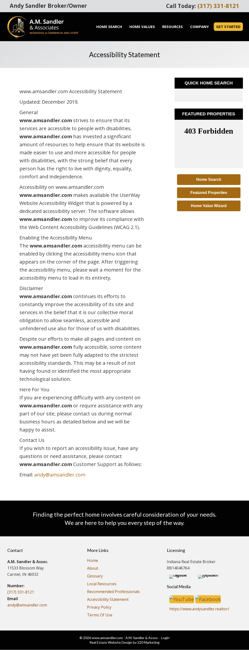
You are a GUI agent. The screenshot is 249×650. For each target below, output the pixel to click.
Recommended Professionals (113, 592)
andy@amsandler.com (59, 474)
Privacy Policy (99, 607)
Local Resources (101, 584)
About (92, 568)
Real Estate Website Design (110, 642)
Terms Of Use (99, 615)
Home (92, 560)
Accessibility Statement (108, 599)
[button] (208, 179)
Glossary (95, 576)
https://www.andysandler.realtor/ (199, 609)
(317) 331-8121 (218, 6)
